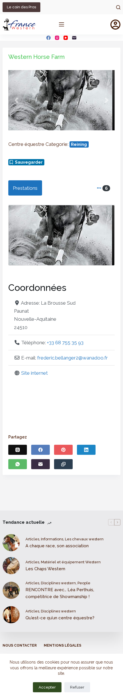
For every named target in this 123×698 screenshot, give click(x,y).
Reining (79, 144)
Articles (32, 539)
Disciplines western (58, 583)
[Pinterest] (63, 450)
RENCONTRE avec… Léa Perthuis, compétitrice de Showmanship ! (59, 593)
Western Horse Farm (36, 56)
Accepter (47, 687)
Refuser (77, 687)
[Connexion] (115, 25)
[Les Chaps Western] (11, 565)
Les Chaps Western (45, 568)
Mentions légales (62, 645)
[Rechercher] (118, 7)
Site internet (34, 373)
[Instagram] (57, 38)
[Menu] (61, 24)
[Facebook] (48, 38)
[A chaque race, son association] (11, 542)
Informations (52, 539)
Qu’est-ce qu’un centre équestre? (59, 617)
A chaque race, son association (57, 545)
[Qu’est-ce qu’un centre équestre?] (11, 614)
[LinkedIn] (86, 450)
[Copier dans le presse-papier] (63, 464)
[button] (16, 100)
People (84, 583)
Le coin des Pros (21, 7)
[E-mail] (74, 38)
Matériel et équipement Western (71, 562)
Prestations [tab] (25, 188)
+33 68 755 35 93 (65, 342)
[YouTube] (66, 38)
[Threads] (17, 450)
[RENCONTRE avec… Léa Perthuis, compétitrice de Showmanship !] (11, 590)
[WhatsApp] (17, 464)
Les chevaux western (84, 539)
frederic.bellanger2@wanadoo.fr (72, 358)
